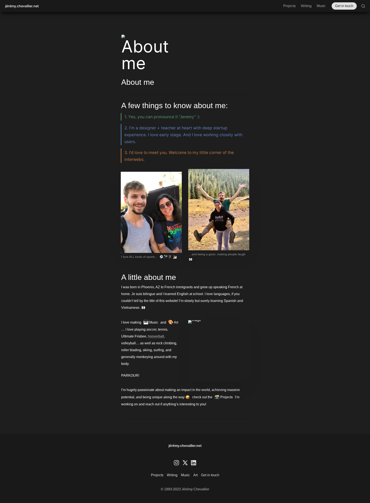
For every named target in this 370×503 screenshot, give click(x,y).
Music (321, 6)
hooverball (156, 336)
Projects (289, 6)
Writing (306, 6)
